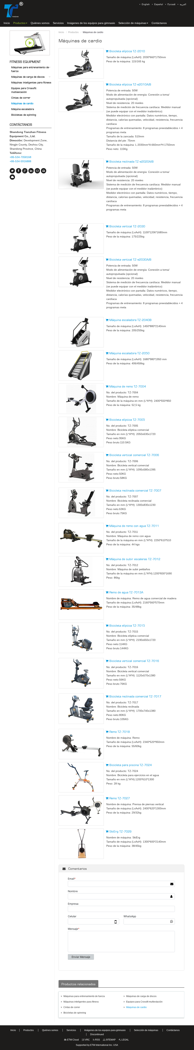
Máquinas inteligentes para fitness (81, 1001)
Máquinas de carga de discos (141, 996)
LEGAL (125, 1039)
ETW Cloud (72, 1039)
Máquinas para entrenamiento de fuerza (84, 996)
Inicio (61, 32)
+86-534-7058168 (20, 157)
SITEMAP (110, 1039)
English (146, 4)
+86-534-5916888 (20, 161)
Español (158, 4)
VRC (87, 1039)
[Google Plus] (24, 170)
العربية (183, 4)
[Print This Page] (43, 170)
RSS (97, 1039)
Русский (171, 4)
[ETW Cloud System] (12, 177)
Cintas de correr (71, 1007)
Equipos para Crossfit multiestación (144, 1001)
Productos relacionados (78, 984)
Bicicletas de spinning (74, 1012)
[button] (20, 23)
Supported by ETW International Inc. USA (97, 1045)
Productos (73, 32)
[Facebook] (18, 170)
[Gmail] (37, 170)
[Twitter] (12, 170)
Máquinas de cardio (136, 1007)
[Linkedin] (31, 170)
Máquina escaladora (22, 109)
